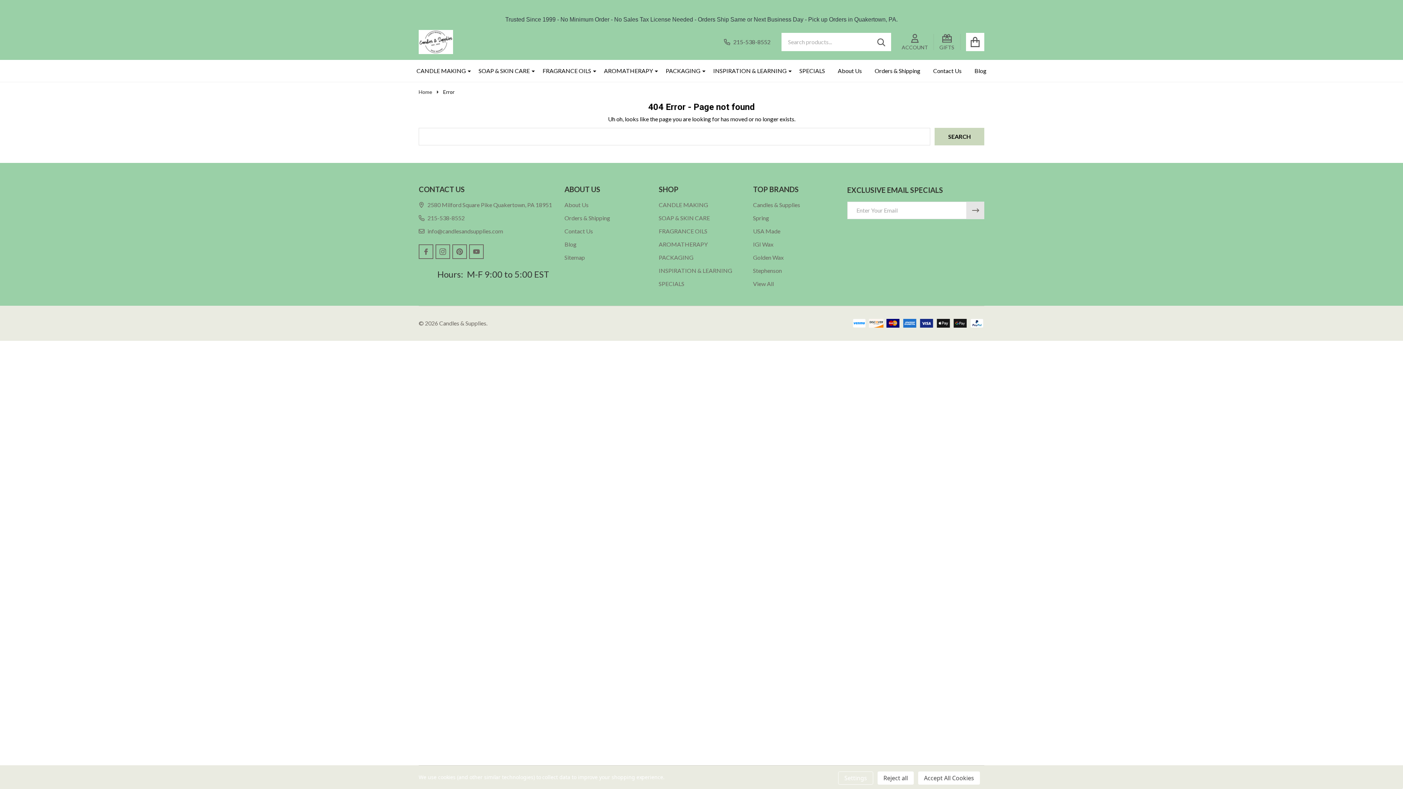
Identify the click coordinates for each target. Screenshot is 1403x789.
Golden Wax (768, 257)
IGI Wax (763, 244)
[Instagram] (442, 251)
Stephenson (767, 270)
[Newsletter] (975, 210)
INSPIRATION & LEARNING (750, 70)
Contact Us (947, 70)
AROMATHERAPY (628, 70)
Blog (980, 70)
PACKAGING (683, 70)
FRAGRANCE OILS (567, 70)
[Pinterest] (459, 251)
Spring (761, 217)
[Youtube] (476, 251)
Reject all (895, 778)
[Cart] (975, 42)
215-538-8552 (446, 217)
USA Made (766, 231)
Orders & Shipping (897, 70)
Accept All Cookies (949, 778)
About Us (850, 70)
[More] (466, 71)
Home (425, 92)
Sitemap (574, 257)
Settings (855, 778)
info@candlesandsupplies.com (465, 231)
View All (763, 283)
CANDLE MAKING (441, 70)
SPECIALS (812, 70)
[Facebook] (426, 251)
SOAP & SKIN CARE (504, 70)
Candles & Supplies (776, 204)
